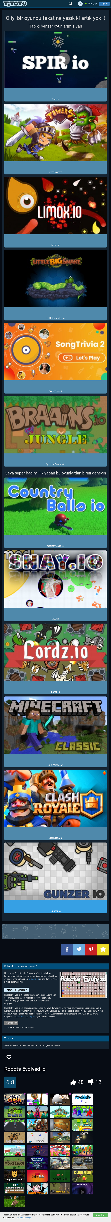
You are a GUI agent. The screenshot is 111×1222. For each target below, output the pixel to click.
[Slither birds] (37, 1176)
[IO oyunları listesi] (15, 3)
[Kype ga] (60, 1176)
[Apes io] (37, 1150)
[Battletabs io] (60, 1112)
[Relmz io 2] (60, 1137)
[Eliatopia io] (82, 1150)
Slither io (22, 1017)
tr (80, 3)
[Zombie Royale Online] (14, 1112)
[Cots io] (82, 1137)
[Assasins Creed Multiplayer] (37, 1125)
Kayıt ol (104, 3)
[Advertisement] (55, 930)
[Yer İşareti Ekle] (103, 949)
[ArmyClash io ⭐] (14, 1099)
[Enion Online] (82, 1163)
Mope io (32, 1017)
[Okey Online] (14, 1188)
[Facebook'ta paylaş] (67, 949)
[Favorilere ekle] (8, 1058)
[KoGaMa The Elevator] (60, 1125)
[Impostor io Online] (82, 1112)
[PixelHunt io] (14, 1201)
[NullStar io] (82, 1188)
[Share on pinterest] (91, 949)
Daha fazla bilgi (24, 1217)
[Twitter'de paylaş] (79, 949)
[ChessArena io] (82, 1125)
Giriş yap (92, 3)
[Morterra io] (14, 1163)
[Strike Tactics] (60, 1163)
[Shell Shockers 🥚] (60, 1099)
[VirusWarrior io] (14, 1125)
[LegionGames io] (14, 1176)
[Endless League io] (37, 1163)
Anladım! (100, 1215)
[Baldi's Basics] (37, 1099)
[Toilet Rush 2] (37, 1188)
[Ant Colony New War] (14, 1137)
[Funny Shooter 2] (60, 1150)
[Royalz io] (60, 1188)
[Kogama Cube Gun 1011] (82, 1176)
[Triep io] (37, 1137)
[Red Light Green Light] (37, 1112)
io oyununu (34, 979)
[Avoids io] (82, 1099)
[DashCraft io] (14, 1150)
